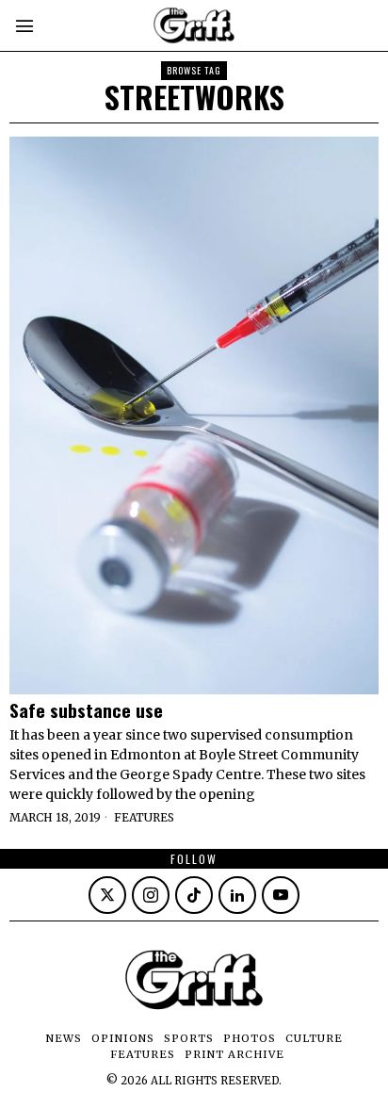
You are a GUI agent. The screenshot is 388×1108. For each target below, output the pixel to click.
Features (144, 817)
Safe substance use (86, 710)
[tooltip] (107, 895)
